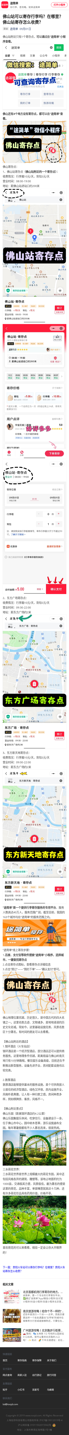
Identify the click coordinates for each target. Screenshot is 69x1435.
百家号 (35, 1389)
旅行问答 (51, 1375)
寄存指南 (22, 1360)
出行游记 (36, 1375)
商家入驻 (22, 1375)
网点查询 (7, 1375)
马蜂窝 (50, 1389)
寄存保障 (36, 1360)
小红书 (20, 1389)
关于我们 (51, 1360)
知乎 (5, 1389)
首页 (5, 1360)
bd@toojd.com (10, 1404)
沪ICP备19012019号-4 (50, 1420)
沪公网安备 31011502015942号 (34, 1425)
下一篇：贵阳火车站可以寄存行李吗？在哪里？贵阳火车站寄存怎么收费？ (34, 1269)
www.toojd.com (33, 1415)
